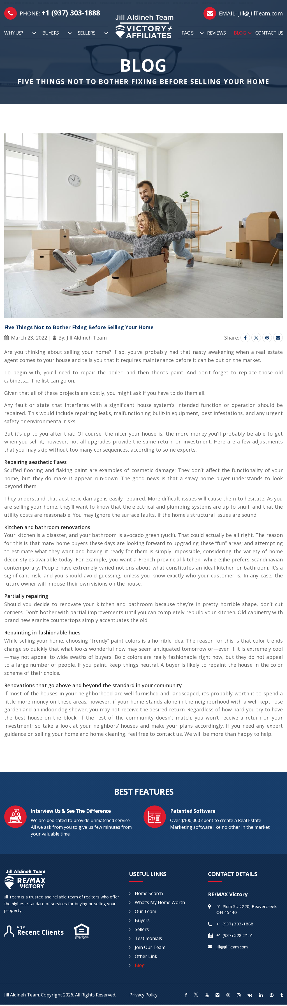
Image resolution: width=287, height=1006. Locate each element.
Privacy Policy (143, 995)
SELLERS (87, 33)
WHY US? (13, 33)
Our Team (145, 911)
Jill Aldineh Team (21, 995)
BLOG (240, 33)
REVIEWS (216, 33)
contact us (169, 733)
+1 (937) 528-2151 (234, 935)
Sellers (142, 929)
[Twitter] (256, 337)
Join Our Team (150, 947)
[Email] (278, 337)
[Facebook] (245, 337)
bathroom (256, 567)
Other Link (146, 956)
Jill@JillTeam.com (260, 13)
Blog (140, 965)
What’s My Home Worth (160, 902)
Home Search (149, 893)
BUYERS (50, 33)
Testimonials (148, 938)
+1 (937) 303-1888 (70, 12)
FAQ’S (188, 33)
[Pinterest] (267, 337)
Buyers (142, 920)
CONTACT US (269, 33)
